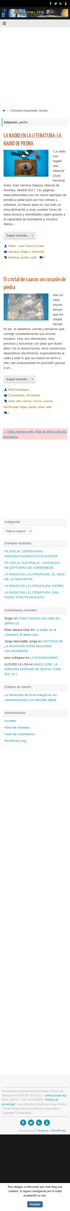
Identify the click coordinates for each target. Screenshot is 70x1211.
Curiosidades (16, 395)
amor (11, 401)
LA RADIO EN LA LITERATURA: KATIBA (33, 586)
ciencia (26, 401)
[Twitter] (55, 3)
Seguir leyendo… (18, 235)
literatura (13, 257)
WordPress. (59, 1130)
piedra (25, 257)
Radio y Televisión (33, 251)
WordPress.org (15, 741)
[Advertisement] (35, 67)
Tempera (42, 1130)
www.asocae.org (55, 1095)
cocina (37, 401)
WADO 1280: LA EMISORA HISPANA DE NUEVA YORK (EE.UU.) (32, 669)
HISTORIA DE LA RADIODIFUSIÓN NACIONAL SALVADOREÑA (33, 646)
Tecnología (33, 395)
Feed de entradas (17, 727)
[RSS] (60, 3)
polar (41, 407)
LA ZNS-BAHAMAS (44, 657)
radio (33, 257)
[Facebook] (50, 3)
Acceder (10, 721)
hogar (23, 407)
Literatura (14, 251)
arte (18, 401)
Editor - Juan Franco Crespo (26, 245)
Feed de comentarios (19, 734)
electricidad (11, 407)
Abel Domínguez (18, 389)
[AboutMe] (65, 3)
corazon (48, 401)
